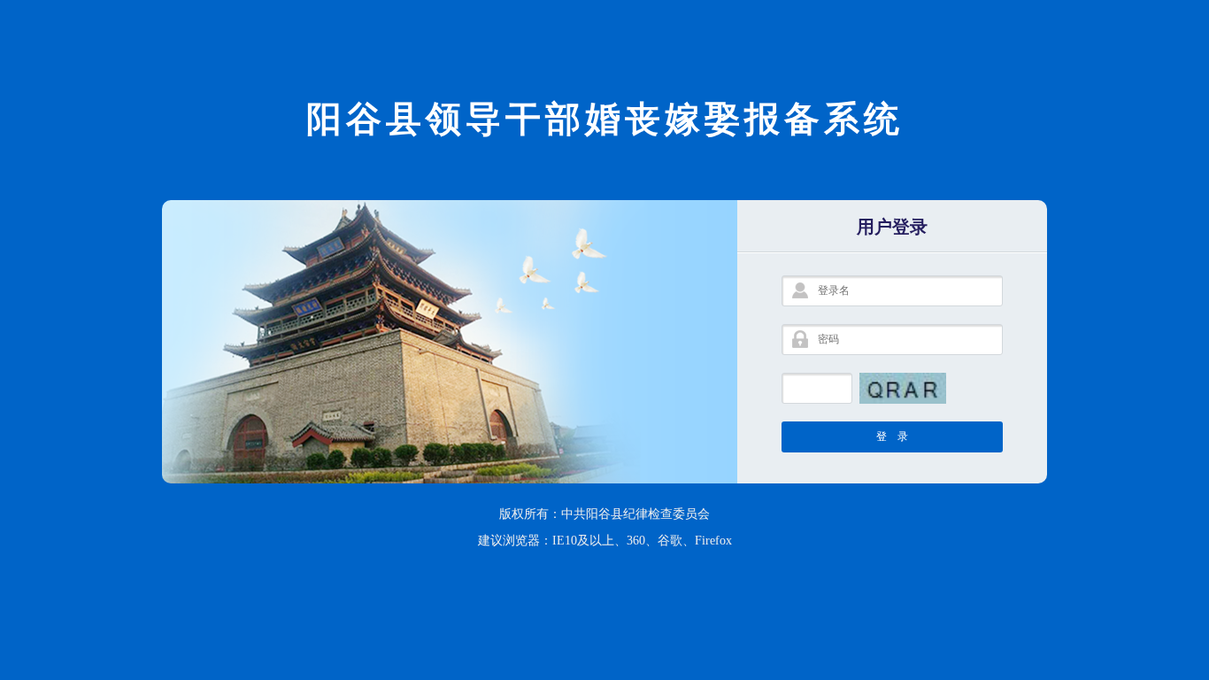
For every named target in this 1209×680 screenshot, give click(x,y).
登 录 (892, 436)
